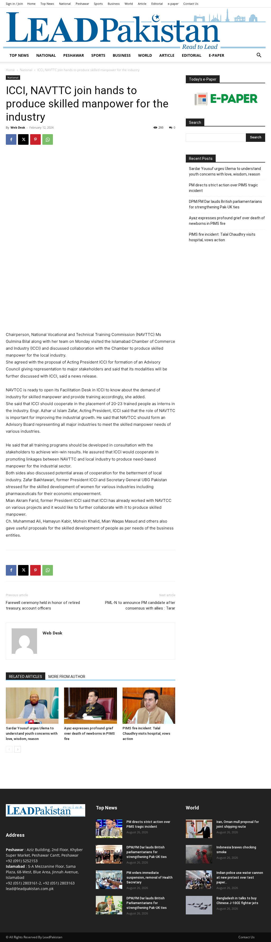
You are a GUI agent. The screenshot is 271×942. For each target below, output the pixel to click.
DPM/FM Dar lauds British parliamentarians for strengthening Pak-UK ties (225, 204)
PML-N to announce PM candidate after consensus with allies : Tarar (140, 605)
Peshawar (82, 4)
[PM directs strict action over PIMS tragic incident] (109, 829)
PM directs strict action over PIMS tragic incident (223, 188)
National (65, 4)
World (129, 4)
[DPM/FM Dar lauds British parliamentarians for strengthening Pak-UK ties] (109, 854)
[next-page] (17, 749)
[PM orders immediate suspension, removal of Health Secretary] (109, 879)
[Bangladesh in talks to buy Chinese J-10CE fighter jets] (199, 905)
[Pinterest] (35, 139)
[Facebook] (11, 139)
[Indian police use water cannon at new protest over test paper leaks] (199, 879)
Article (142, 4)
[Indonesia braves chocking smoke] (199, 854)
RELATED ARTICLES (25, 676)
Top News (47, 4)
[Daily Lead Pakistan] (135, 28)
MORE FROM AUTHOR (66, 676)
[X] (23, 139)
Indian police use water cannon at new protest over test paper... (239, 877)
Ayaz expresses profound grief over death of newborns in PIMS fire (89, 733)
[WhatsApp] (47, 139)
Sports (98, 4)
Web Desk (18, 127)
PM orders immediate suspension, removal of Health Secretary (150, 877)
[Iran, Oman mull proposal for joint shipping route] (199, 829)
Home (31, 4)
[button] (258, 55)
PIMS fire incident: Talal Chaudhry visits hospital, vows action (146, 733)
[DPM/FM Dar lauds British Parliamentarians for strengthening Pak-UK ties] (109, 905)
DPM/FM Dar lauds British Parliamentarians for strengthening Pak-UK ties (147, 903)
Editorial (157, 4)
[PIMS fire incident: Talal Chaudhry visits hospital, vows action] (149, 705)
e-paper (173, 4)
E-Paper (216, 55)
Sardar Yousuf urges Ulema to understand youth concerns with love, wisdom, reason (31, 733)
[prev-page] (9, 749)
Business (114, 4)
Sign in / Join (14, 4)
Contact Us (190, 4)
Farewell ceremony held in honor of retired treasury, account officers (43, 605)
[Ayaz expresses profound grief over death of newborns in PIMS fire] (90, 705)
